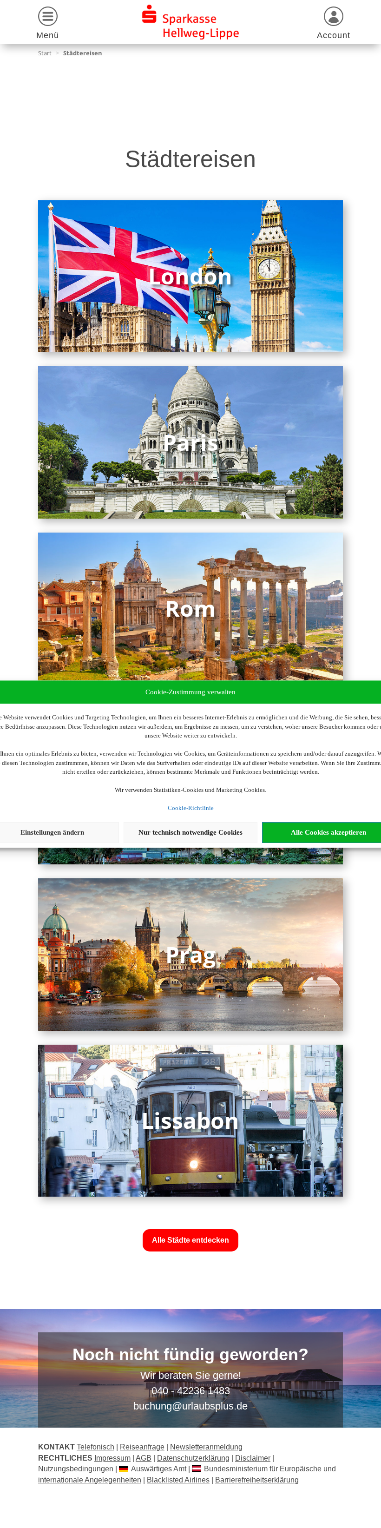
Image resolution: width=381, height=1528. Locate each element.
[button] (47, 24)
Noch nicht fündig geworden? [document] (190, 1355)
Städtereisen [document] (82, 53)
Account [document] (333, 35)
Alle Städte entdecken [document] (190, 1240)
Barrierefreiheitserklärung (257, 1480)
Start (45, 53)
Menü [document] (47, 35)
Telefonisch (95, 1447)
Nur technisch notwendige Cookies (190, 832)
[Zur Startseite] (190, 22)
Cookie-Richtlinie (191, 807)
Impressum (112, 1458)
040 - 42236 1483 (190, 1390)
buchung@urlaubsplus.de (190, 1406)
